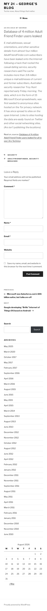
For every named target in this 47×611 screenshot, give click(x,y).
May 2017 (8, 362)
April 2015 (8, 405)
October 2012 (10, 443)
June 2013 (8, 427)
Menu (24, 18)
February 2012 (10, 464)
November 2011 (11, 480)
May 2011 (8, 497)
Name (7, 223)
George (23, 28)
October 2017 (10, 357)
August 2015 (10, 389)
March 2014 (9, 411)
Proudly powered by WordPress (17, 605)
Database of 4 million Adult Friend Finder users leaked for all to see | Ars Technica (23, 137)
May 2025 (8, 346)
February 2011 (10, 513)
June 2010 (8, 534)
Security (12, 155)
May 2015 (8, 400)
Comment (9, 186)
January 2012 (10, 470)
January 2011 (10, 518)
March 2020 (9, 352)
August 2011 (9, 491)
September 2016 (12, 373)
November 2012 (11, 437)
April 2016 (8, 378)
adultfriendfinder (18, 159)
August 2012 (10, 448)
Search (7, 324)
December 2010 (11, 523)
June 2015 (8, 395)
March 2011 (9, 507)
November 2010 (11, 529)
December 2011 (11, 475)
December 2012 (11, 432)
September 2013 (12, 416)
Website (8, 250)
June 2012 (8, 454)
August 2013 (10, 421)
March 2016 (9, 384)
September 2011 (11, 486)
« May (11, 584)
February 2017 (10, 368)
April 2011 (8, 502)
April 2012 (8, 459)
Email (7, 236)
